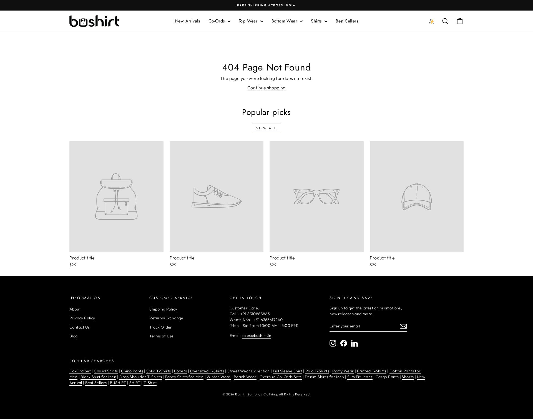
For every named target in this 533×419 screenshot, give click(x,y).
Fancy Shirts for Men (184, 376)
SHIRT (134, 382)
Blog (73, 336)
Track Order (160, 327)
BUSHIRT (118, 382)
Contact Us (79, 327)
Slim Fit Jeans (360, 376)
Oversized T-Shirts (207, 370)
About (75, 309)
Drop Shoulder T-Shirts (140, 376)
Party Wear (343, 370)
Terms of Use (161, 336)
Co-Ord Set (80, 370)
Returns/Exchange (166, 317)
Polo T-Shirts (317, 370)
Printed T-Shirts (371, 370)
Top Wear (249, 21)
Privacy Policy (82, 317)
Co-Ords (217, 21)
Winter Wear (218, 376)
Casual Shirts (106, 370)
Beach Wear (245, 376)
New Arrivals (187, 21)
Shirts (317, 21)
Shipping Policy (163, 309)
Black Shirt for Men (98, 376)
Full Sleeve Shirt (287, 370)
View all (266, 128)
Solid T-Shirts (158, 370)
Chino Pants (132, 370)
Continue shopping (266, 87)
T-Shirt (150, 382)
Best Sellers (347, 21)
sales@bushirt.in (256, 335)
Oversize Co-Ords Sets (280, 376)
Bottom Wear (285, 21)
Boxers (180, 370)
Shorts (408, 376)
